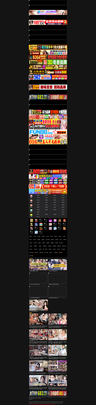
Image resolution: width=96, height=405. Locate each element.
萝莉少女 (63, 195)
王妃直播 (35, 242)
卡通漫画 (38, 209)
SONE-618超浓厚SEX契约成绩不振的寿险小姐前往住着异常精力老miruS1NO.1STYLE (38, 327)
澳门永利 (47, 236)
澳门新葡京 (61, 242)
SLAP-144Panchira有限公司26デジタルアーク (57, 373)
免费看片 (50, 249)
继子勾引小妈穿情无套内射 (34, 284)
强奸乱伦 (46, 195)
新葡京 (30, 239)
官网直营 (43, 236)
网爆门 (63, 209)
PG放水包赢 (48, 239)
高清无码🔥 (56, 252)
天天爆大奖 (35, 249)
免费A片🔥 (36, 252)
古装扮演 (38, 204)
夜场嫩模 (52, 242)
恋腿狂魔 (63, 204)
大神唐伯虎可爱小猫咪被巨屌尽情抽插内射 (37, 373)
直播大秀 (58, 249)
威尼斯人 (30, 236)
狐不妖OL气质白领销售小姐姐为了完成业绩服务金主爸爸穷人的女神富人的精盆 (38, 388)
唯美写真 (54, 209)
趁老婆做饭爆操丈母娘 (33, 270)
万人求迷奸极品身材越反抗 (34, 297)
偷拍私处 (43, 242)
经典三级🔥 (31, 252)
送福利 (64, 236)
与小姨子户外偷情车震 (52, 270)
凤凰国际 (43, 239)
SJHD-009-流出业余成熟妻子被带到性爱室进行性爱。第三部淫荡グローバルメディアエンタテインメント (38, 343)
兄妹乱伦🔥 (41, 252)
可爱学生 (54, 204)
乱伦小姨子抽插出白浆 (33, 311)
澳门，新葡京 (45, 249)
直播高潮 (52, 239)
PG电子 (51, 236)
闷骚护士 (63, 207)
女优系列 (46, 204)
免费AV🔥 (60, 252)
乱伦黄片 (39, 242)
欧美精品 (54, 195)
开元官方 (30, 249)
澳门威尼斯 (63, 249)
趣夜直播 (47, 242)
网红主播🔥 (31, 255)
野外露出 (63, 202)
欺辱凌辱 (38, 202)
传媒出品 (38, 211)
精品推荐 (38, 195)
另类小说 (38, 216)
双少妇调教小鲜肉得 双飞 (53, 297)
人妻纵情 (54, 214)
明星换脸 (46, 207)
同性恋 (63, 211)
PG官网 (35, 236)
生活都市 (38, 214)
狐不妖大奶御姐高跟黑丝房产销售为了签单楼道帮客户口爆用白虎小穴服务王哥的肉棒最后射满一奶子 (57, 389)
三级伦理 (38, 197)
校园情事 (46, 214)
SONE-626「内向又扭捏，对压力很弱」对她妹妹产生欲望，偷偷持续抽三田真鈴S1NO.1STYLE (57, 343)
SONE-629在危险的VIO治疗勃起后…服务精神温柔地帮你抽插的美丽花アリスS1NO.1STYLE (57, 358)
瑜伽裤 (55, 207)
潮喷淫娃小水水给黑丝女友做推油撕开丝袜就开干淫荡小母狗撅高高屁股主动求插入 (38, 358)
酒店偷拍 (64, 239)
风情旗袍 (38, 207)
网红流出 (54, 202)
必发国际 (56, 242)
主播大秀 (30, 242)
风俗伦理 (63, 214)
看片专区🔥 (46, 252)
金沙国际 (40, 249)
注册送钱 (55, 236)
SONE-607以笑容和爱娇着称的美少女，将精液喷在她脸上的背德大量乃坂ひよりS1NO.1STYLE (57, 327)
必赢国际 (38, 239)
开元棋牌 (38, 236)
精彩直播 (56, 239)
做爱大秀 (54, 249)
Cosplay (55, 197)
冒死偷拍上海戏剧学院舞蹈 (53, 284)
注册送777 (60, 236)
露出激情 (46, 209)
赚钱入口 (51, 252)
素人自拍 (63, 197)
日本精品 (46, 197)
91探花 (46, 202)
